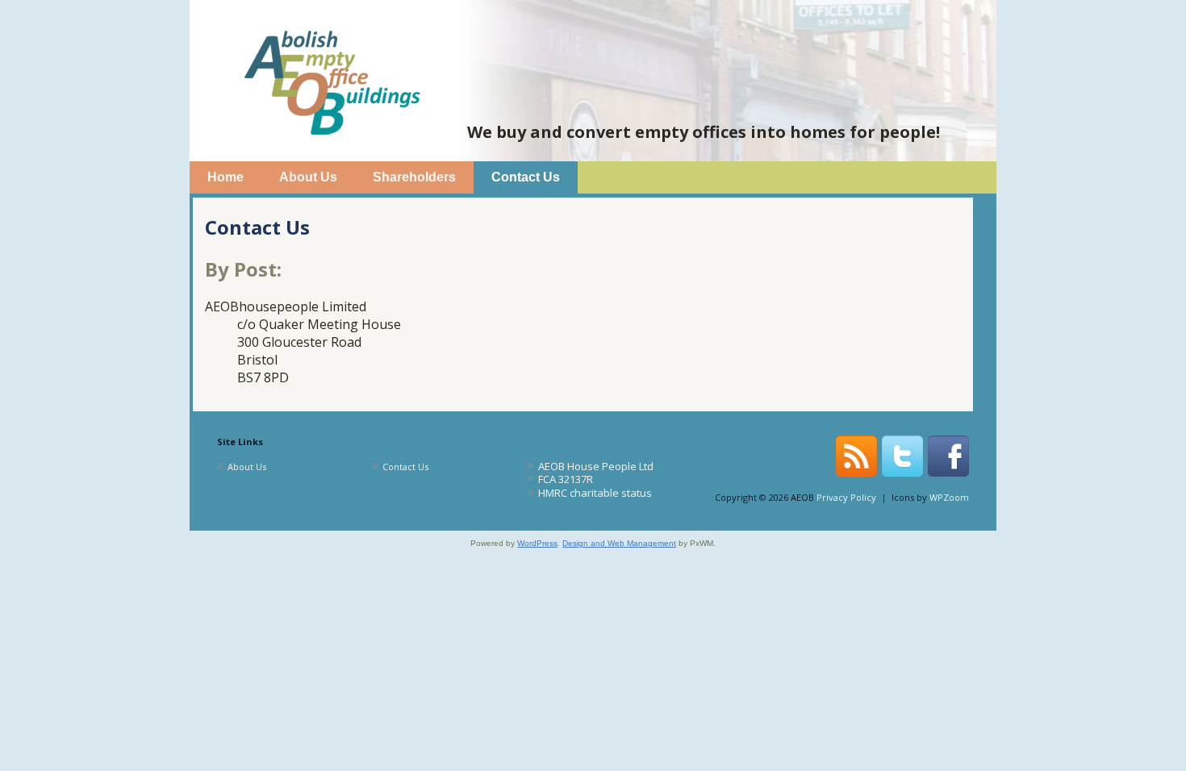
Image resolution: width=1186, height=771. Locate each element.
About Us (308, 177)
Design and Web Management (619, 543)
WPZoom (949, 497)
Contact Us (525, 177)
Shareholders (414, 177)
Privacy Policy (846, 497)
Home (225, 177)
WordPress (537, 543)
